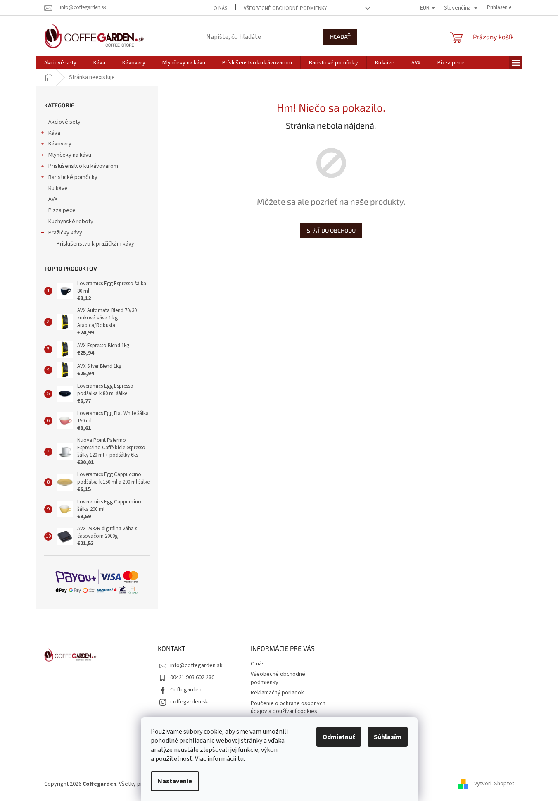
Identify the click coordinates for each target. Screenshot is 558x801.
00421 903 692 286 (192, 677)
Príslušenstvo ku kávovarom (83, 166)
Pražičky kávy (65, 233)
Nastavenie (175, 781)
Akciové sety (64, 122)
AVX (52, 199)
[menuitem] (60, 62)
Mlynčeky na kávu (69, 155)
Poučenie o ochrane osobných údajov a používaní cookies (288, 707)
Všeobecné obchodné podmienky (285, 8)
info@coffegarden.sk (196, 665)
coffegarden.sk (189, 702)
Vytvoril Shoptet (494, 784)
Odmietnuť (339, 736)
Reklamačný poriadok (277, 693)
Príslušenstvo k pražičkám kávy (95, 244)
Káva (54, 133)
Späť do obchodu (331, 230)
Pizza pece (62, 210)
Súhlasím (387, 736)
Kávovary (59, 144)
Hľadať (340, 36)
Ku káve (58, 188)
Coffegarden (186, 690)
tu (240, 758)
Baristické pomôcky (72, 177)
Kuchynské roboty (70, 221)
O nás (220, 8)
